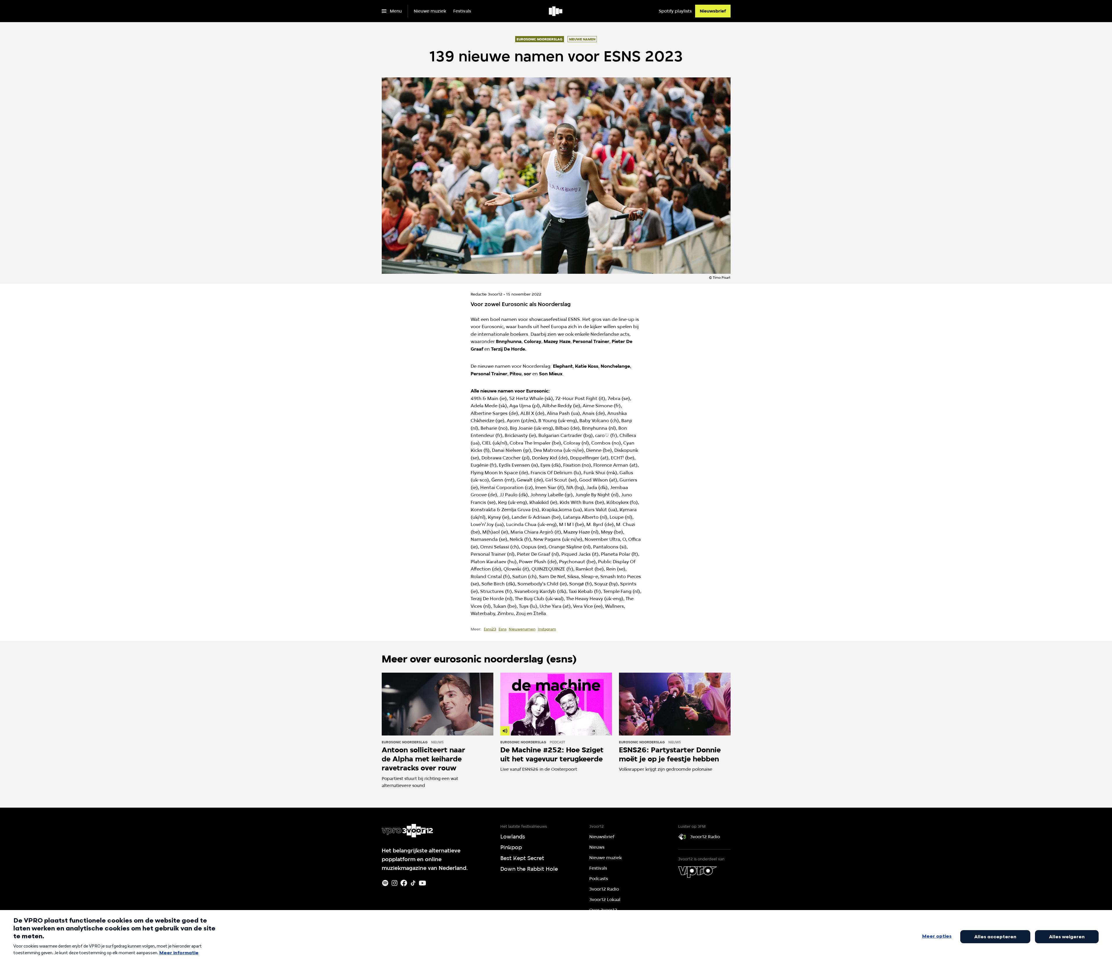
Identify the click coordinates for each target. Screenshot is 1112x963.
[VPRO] (697, 872)
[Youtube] (422, 883)
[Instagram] (394, 883)
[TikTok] (413, 883)
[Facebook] (403, 883)
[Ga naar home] (556, 11)
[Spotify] (385, 883)
